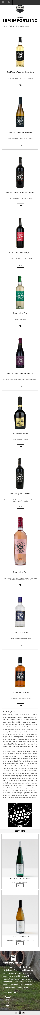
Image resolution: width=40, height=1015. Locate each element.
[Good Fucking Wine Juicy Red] (20, 215)
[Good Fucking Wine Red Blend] (20, 456)
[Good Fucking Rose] (20, 516)
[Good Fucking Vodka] (20, 594)
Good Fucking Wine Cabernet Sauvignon (20, 192)
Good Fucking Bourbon (20, 692)
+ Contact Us (8, 1000)
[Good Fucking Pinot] (20, 275)
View (20, 85)
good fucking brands (22, 26)
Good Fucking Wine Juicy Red (20, 253)
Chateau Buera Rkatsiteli (20, 937)
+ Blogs (6, 1003)
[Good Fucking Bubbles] (20, 396)
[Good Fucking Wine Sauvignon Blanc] (20, 34)
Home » (5, 26)
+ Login (6, 1005)
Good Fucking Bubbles (20, 433)
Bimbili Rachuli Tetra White (20, 879)
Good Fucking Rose (20, 572)
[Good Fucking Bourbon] (20, 655)
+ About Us (7, 997)
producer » (12, 26)
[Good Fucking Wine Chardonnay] (20, 94)
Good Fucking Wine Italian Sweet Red (20, 373)
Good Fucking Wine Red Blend (20, 494)
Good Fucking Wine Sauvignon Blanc (20, 72)
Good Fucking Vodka (20, 632)
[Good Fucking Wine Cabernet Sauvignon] (20, 155)
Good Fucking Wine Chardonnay (20, 132)
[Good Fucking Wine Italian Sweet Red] (20, 335)
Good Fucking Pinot (20, 313)
